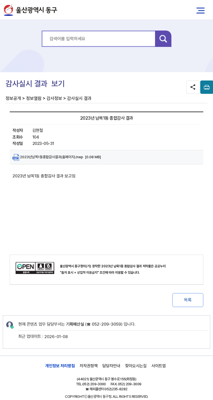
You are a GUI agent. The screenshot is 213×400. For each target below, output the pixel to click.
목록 (188, 300)
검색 (163, 39)
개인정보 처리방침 (60, 365)
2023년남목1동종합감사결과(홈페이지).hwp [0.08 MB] (60, 157)
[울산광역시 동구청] (30, 10)
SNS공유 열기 (193, 87)
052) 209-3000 (94, 384)
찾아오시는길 (136, 365)
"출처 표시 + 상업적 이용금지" (79, 273)
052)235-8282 (116, 389)
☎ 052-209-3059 (104, 324)
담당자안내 (111, 365)
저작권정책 (89, 365)
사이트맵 (158, 365)
